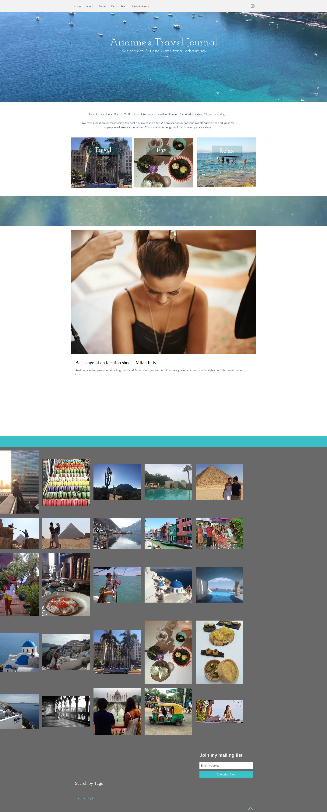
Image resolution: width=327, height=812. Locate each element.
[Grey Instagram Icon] (252, 6)
